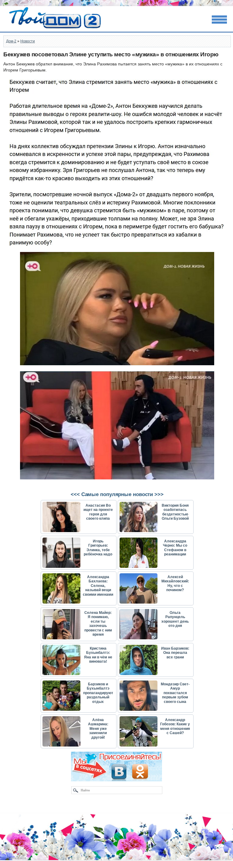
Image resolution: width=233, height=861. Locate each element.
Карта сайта (17, 858)
